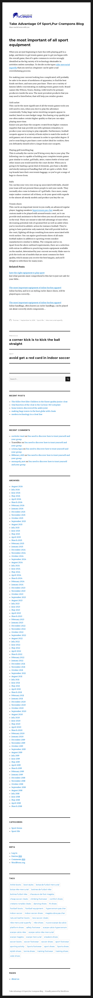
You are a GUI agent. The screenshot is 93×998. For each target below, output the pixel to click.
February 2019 (17, 771)
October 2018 (17, 784)
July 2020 (15, 717)
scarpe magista (17, 937)
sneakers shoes (51, 937)
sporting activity (17, 946)
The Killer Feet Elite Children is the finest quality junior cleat (39, 402)
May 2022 (15, 648)
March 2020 (16, 730)
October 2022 (17, 632)
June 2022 (15, 645)
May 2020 (15, 724)
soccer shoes (47, 942)
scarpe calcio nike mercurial (41, 932)
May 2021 (15, 686)
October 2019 (17, 746)
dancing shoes (40, 904)
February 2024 (17, 581)
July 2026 (15, 489)
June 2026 (15, 493)
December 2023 (18, 588)
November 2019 (18, 743)
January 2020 (17, 736)
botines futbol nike (18, 894)
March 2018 (16, 806)
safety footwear (33, 927)
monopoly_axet (18, 461)
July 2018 (15, 793)
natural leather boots (19, 918)
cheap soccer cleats (19, 899)
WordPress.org (18, 862)
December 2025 (18, 512)
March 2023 (16, 616)
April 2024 (16, 575)
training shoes (62, 951)
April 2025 (16, 537)
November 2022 (18, 629)
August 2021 (16, 676)
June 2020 (15, 721)
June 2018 (15, 797)
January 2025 (17, 546)
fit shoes (53, 904)
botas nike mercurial (19, 889)
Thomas (15, 320)
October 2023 (17, 594)
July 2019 (15, 755)
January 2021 (17, 698)
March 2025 (16, 540)
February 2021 (17, 695)
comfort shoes (56, 899)
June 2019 (15, 759)
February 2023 (17, 619)
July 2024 (15, 565)
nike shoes (38, 923)
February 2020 (17, 733)
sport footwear (62, 942)
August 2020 (17, 714)
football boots (16, 908)
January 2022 (17, 660)
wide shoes (15, 956)
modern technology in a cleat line (26, 414)
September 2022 (18, 635)
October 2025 (17, 518)
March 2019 (16, 768)
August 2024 (17, 562)
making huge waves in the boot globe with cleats (33, 411)
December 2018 (18, 778)
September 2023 (18, 597)
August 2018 (16, 790)
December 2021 (18, 664)
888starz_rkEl (17, 455)
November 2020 (18, 705)
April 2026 (16, 499)
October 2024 (17, 556)
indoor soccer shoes (34, 913)
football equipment (34, 908)
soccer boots (16, 942)
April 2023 (16, 613)
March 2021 (16, 692)
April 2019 (16, 765)
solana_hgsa (17, 449)
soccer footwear (31, 942)
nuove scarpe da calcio (56, 923)
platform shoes (17, 927)
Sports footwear (34, 946)
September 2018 (18, 787)
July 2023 (15, 603)
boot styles (28, 885)
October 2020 (17, 708)
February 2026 (17, 505)
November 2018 (18, 781)
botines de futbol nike (41, 889)
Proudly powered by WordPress (57, 991)
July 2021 (15, 679)
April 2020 (16, 727)
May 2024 (15, 572)
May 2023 (15, 610)
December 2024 (18, 550)
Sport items (16, 828)
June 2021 (15, 683)
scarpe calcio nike (18, 932)
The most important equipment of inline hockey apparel (35, 288)
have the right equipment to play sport (27, 273)
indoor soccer (16, 913)
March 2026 (16, 502)
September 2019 (18, 749)
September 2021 (18, 673)
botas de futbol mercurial (47, 885)
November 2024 (18, 553)
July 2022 (15, 641)
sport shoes (49, 946)
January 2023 (17, 622)
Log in (14, 853)
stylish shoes (15, 951)
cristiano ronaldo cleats (20, 904)
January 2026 (17, 508)
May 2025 (15, 534)
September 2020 (18, 711)
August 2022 (17, 638)
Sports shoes (63, 946)
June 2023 (15, 607)
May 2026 (15, 496)
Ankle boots (15, 885)
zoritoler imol (17, 436)
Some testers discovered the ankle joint (29, 408)
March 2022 (16, 654)
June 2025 (15, 531)
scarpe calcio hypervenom (55, 927)
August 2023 (16, 600)
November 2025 (18, 515)
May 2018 (15, 800)
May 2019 (15, 762)
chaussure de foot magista (42, 894)
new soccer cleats (40, 918)
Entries (16, 856)
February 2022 (17, 657)
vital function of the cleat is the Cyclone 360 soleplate (36, 405)
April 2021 (16, 689)
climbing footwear (39, 899)
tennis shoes (29, 951)
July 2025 (15, 527)
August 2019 (16, 752)
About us (15, 979)
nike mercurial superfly (54, 320)
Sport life (40, 320)
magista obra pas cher (55, 913)
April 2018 (16, 803)
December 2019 (18, 740)
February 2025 (17, 543)
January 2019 (17, 774)
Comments (18, 859)
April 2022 (16, 651)
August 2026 (17, 486)
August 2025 (16, 524)
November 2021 (18, 667)
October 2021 (17, 670)
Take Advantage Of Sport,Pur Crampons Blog (46, 24)
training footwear (45, 951)
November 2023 (18, 591)
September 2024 (18, 559)
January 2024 (17, 584)
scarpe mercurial (34, 937)
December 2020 (18, 702)
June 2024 (15, 569)
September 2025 (18, 521)
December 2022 (18, 626)
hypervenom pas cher (42, 210)
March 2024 (16, 578)
